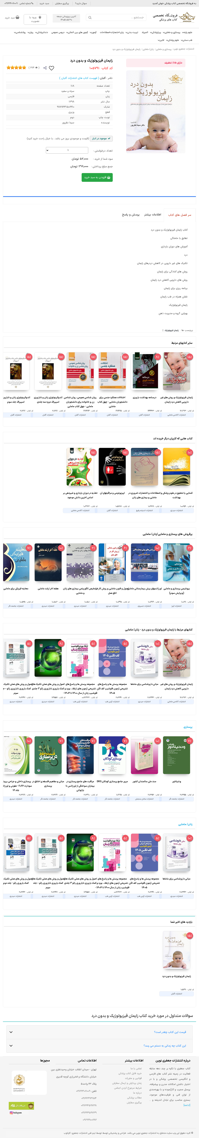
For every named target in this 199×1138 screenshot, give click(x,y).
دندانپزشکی (42, 32)
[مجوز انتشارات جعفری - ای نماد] (36, 1083)
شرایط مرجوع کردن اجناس (128, 1088)
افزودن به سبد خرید (95, 177)
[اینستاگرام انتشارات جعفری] (19, 1113)
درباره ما (137, 1093)
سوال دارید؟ (81, 3)
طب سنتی (187, 40)
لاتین (162, 40)
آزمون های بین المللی (78, 32)
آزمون (94, 32)
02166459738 (89, 1106)
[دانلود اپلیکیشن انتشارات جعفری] (21, 1106)
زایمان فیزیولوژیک (172, 330)
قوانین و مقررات (133, 1078)
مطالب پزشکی (134, 1098)
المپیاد (145, 32)
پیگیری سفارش (62, 3)
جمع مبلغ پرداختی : (102, 167)
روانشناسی (21, 32)
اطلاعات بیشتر (152, 214)
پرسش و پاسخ (131, 214)
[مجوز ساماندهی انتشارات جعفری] (19, 1083)
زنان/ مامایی (185, 824)
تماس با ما (136, 1068)
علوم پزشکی (173, 40)
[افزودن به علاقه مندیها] (52, 68)
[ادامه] (187, 1105)
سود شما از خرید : (103, 159)
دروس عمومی (57, 32)
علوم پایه (188, 32)
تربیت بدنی (132, 32)
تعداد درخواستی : (103, 151)
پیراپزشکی (156, 32)
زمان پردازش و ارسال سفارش (127, 1083)
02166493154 (89, 1098)
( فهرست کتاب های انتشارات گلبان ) (79, 78)
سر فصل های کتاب (179, 215)
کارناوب (67, 1133)
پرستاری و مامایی (172, 32)
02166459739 (89, 1113)
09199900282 (90, 1120)
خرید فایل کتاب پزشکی (130, 1073)
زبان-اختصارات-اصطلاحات (112, 32)
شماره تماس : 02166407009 (17, 3)
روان (31, 32)
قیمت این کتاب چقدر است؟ (170, 1032)
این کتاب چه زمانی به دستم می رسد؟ (165, 1046)
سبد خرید (44, 3)
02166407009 (83, 1091)
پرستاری (187, 727)
